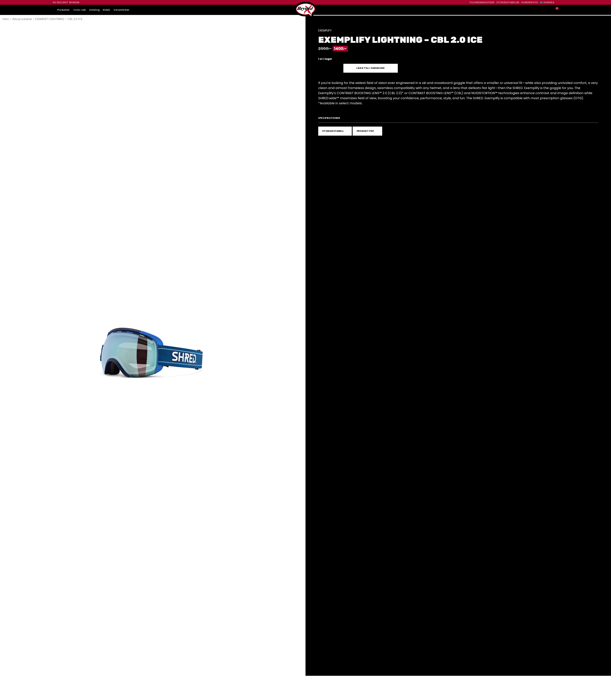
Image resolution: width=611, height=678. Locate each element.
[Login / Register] (550, 10)
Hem (6, 19)
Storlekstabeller (507, 2)
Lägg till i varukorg (370, 68)
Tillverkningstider (481, 2)
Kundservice (529, 2)
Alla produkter (22, 19)
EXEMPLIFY (325, 30)
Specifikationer (329, 118)
